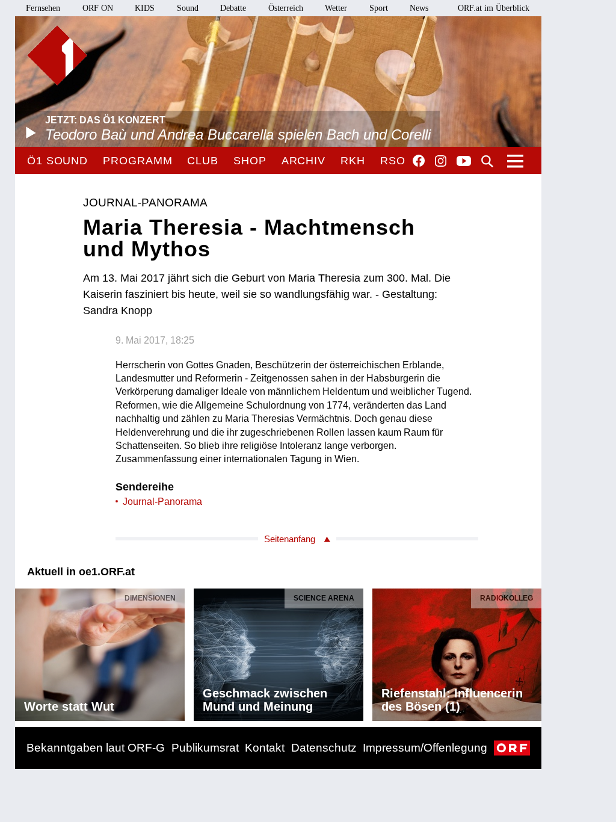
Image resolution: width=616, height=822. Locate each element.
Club (202, 161)
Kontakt (265, 747)
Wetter (336, 8)
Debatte (233, 8)
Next (531, 652)
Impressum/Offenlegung (425, 747)
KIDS (145, 8)
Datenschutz (324, 747)
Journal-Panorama (162, 501)
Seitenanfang (289, 539)
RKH (352, 161)
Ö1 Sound (57, 161)
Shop (249, 161)
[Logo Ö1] (57, 55)
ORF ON (97, 8)
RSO (392, 161)
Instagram (440, 161)
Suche (487, 161)
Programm (137, 161)
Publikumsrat (205, 747)
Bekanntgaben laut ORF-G (95, 747)
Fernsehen (43, 8)
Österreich (285, 8)
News (419, 8)
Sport (378, 8)
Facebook (419, 161)
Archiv (303, 161)
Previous (24, 652)
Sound (188, 8)
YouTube (464, 162)
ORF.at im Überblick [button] (493, 8)
